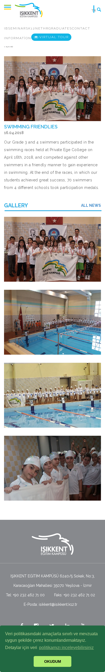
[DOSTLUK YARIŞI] (52, 249)
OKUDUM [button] (52, 661)
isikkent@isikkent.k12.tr (58, 604)
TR (94, 10)
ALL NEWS (91, 205)
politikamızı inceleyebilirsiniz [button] (66, 647)
